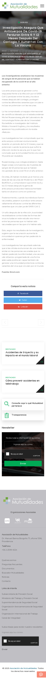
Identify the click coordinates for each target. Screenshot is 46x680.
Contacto (6, 581)
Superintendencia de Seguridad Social (19, 602)
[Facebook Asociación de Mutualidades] (20, 675)
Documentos (8, 568)
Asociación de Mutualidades (23, 668)
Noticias (14, 51)
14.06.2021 (24, 23)
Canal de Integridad (11, 618)
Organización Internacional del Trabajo (20, 614)
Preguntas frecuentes (12, 564)
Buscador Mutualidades (13, 573)
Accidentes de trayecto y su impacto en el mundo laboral (22, 354)
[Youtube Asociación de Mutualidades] (25, 675)
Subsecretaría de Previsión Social (17, 594)
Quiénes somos (9, 560)
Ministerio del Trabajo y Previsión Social (20, 598)
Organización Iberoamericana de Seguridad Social (22, 608)
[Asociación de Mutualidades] (20, 5)
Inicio (4, 51)
